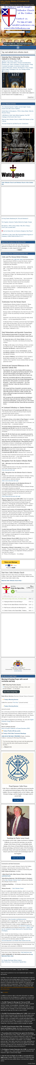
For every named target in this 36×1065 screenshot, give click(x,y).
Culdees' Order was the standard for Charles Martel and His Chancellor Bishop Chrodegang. (17, 929)
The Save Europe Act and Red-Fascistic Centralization (15, 123)
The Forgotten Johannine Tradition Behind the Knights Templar (17, 222)
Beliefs (4, 62)
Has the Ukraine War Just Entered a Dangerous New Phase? (18, 231)
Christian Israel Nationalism (24, 62)
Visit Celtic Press (18, 800)
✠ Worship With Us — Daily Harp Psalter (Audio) (18, 43)
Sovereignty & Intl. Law (15, 69)
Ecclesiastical (17, 66)
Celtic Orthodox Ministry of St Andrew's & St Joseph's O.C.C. (14, 2)
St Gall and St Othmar (24, 925)
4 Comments (6, 71)
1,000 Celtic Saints (18, 259)
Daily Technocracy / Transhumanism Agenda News (14, 962)
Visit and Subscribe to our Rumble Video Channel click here (16, 940)
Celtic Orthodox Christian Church (13, 880)
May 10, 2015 (19, 61)
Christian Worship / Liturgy (26, 64)
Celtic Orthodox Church (18, 888)
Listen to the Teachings (18, 858)
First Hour (15, 702)
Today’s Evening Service (11, 706)
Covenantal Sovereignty (7, 66)
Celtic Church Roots (12, 62)
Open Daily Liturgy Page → (11, 691)
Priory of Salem (29, 67)
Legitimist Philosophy (7, 67)
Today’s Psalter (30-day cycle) (11, 731)
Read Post (30, 97)
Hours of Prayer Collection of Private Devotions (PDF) (16, 728)
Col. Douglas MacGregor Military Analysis (12, 960)
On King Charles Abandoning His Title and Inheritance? (15, 218)
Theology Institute (25, 69)
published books (6, 876)
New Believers (21, 67)
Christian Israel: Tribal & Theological (10, 64)
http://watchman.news (26, 952)
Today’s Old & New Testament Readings (14, 733)
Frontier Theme (31, 1063)
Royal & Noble (5, 69)
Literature (15, 67)
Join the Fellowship (18, 670)
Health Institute (25, 66)
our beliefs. (5, 992)
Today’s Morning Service (11, 699)
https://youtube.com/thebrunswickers (17, 919)
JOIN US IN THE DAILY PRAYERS (11, 736)
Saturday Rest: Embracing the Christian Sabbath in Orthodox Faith (15, 58)
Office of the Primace (8, 61)
